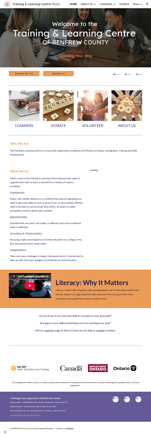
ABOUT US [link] (87, 4)
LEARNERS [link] (106, 4)
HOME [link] (73, 4)
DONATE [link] (124, 4)
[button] (147, 4)
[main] (75, 37)
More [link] (136, 4)
